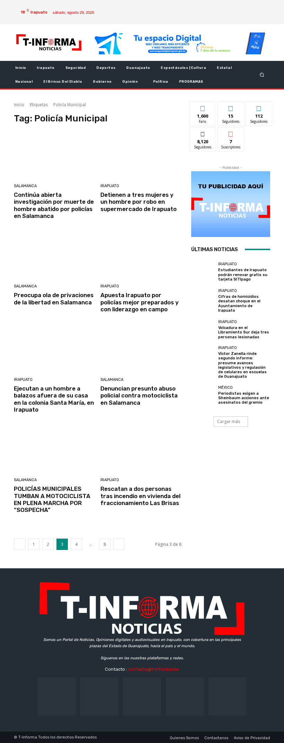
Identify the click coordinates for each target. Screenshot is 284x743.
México (225, 387)
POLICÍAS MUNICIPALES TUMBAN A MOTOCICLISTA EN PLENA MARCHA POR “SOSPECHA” (52, 499)
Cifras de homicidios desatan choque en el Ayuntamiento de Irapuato (239, 303)
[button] (262, 74)
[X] (258, 6)
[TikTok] (142, 696)
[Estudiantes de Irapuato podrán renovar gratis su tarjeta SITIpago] (203, 272)
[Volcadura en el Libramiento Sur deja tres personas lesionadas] (203, 330)
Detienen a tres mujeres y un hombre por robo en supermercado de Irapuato (138, 201)
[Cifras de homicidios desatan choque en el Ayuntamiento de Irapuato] (203, 301)
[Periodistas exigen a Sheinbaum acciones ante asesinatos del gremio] (203, 395)
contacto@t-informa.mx (153, 669)
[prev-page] (19, 544)
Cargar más (228, 421)
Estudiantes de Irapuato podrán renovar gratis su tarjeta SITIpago (242, 274)
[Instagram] (247, 6)
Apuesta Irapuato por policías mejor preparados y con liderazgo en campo (139, 302)
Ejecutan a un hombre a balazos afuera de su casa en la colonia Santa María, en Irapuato (54, 399)
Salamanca (25, 186)
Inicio (19, 105)
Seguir (230, 107)
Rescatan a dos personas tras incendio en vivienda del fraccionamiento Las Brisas (140, 495)
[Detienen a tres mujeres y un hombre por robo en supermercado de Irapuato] (141, 155)
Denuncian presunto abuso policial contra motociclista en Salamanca (139, 395)
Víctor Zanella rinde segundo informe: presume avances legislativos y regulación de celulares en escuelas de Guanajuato (242, 365)
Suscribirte (231, 132)
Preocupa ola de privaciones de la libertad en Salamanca (54, 298)
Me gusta (202, 107)
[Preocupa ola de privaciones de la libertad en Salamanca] (54, 255)
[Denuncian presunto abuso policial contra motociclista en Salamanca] (141, 348)
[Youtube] (247, 17)
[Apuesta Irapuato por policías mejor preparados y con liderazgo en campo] (141, 255)
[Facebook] (236, 6)
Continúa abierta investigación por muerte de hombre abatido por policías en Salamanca (54, 205)
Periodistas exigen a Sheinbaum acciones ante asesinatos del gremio (243, 398)
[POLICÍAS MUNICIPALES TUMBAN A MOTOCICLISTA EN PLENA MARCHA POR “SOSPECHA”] (54, 449)
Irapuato (109, 186)
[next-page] (119, 544)
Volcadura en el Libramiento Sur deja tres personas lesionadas (243, 332)
